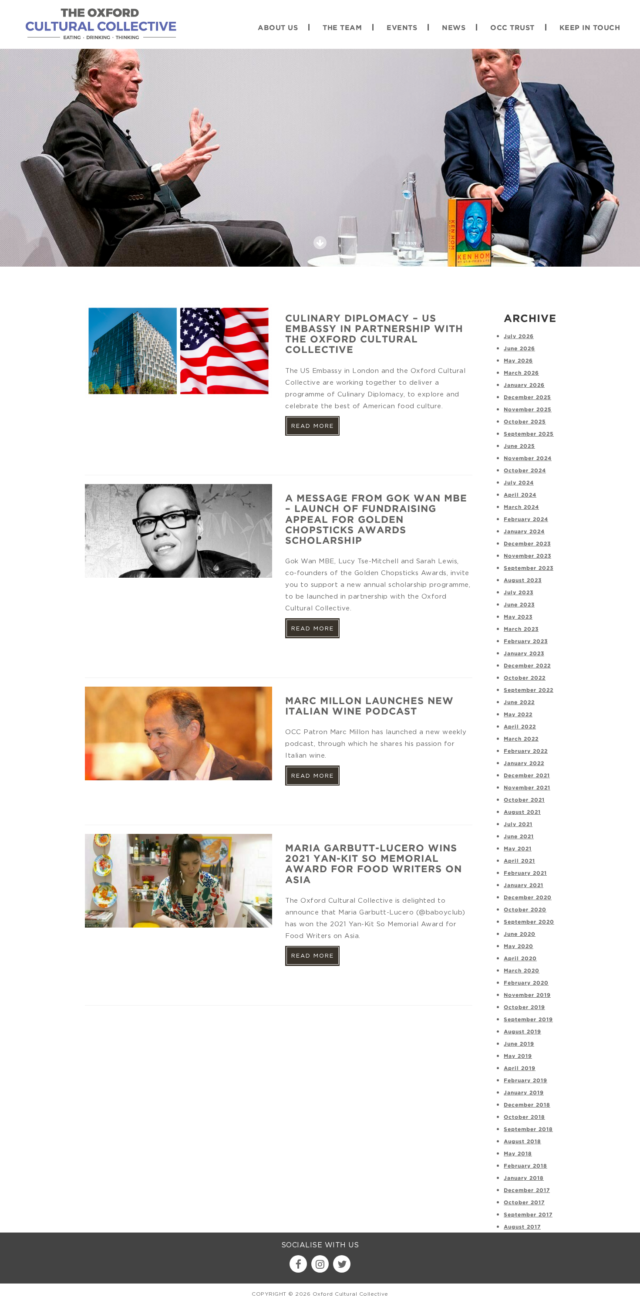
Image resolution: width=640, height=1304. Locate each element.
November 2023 (527, 556)
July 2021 (518, 824)
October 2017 (524, 1202)
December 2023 (527, 544)
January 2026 (524, 385)
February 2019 (525, 1080)
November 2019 (527, 995)
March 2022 (521, 739)
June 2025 (519, 446)
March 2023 (521, 629)
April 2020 (520, 958)
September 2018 (528, 1129)
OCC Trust (512, 28)
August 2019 (522, 1032)
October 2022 (525, 678)
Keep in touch (589, 28)
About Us (278, 28)
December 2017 (527, 1190)
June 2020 (520, 934)
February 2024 (526, 519)
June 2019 (519, 1044)
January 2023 (524, 653)
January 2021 (523, 885)
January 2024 (524, 531)
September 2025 (529, 434)
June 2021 (519, 836)
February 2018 (525, 1166)
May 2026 (518, 361)
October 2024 (525, 470)
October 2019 (524, 1007)
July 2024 (519, 483)
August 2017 (522, 1227)
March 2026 (521, 373)
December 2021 (527, 775)
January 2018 (524, 1178)
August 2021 (522, 812)
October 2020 (525, 910)
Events (402, 28)
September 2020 (529, 922)
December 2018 (527, 1105)
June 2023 (519, 605)
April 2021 (519, 861)
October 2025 (525, 422)
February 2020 (526, 983)
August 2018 (522, 1141)
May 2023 (518, 617)
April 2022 (520, 727)
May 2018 (518, 1154)
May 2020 (518, 946)
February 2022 (526, 751)
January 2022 (524, 763)
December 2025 (527, 397)
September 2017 (528, 1215)
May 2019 (518, 1056)
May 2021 (518, 849)
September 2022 (528, 690)
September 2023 (528, 568)
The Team (342, 28)
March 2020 (521, 971)
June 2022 (519, 702)
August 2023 (523, 580)
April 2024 (520, 495)
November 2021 (527, 788)
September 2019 (528, 1019)
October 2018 (524, 1117)
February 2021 (525, 873)
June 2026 (519, 348)
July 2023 (518, 592)
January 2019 (524, 1093)
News (453, 28)
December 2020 (528, 897)
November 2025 (528, 409)
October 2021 (524, 800)
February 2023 (526, 641)
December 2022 (527, 666)
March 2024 (521, 507)
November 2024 (528, 458)
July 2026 (519, 336)
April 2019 (520, 1068)
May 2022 (518, 714)
